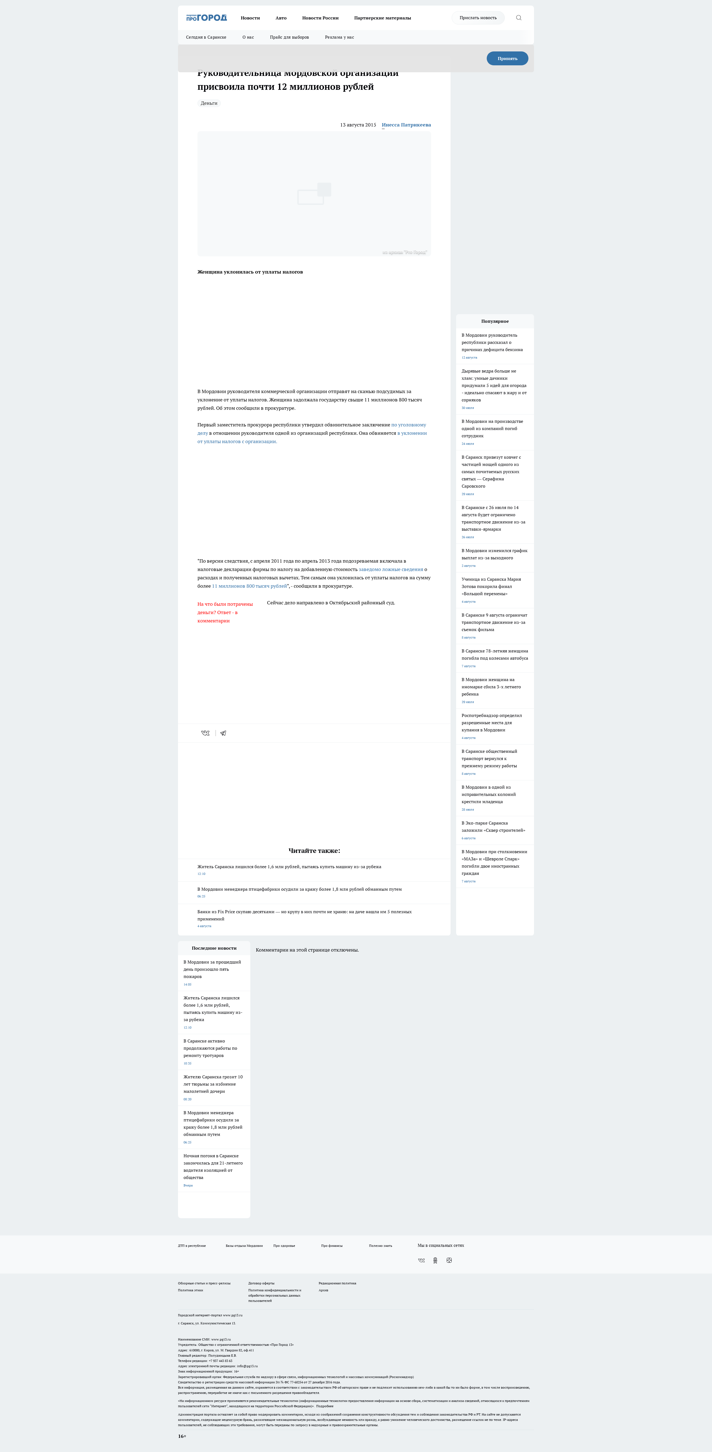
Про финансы (332, 1245)
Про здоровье (284, 1245)
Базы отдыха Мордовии (244, 1245)
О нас (248, 37)
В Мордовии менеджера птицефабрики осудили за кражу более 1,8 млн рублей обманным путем (299, 892)
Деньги (209, 103)
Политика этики (190, 1290)
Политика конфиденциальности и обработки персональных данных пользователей (274, 1295)
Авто (281, 18)
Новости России (320, 18)
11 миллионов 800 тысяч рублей (249, 586)
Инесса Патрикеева (406, 124)
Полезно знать (380, 1245)
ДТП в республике (192, 1245)
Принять (508, 58)
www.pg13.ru (233, 1315)
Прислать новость (478, 17)
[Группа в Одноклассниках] (435, 1260)
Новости (250, 18)
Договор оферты (261, 1283)
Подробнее (324, 1406)
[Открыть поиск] (518, 17)
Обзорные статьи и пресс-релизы (204, 1283)
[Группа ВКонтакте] (421, 1260)
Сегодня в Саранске (206, 37)
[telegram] (225, 733)
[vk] (206, 733)
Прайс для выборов (289, 37)
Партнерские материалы (382, 18)
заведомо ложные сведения (391, 569)
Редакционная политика (337, 1283)
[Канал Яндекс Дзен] (449, 1260)
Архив (323, 1290)
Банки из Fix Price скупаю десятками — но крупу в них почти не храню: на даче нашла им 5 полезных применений (304, 918)
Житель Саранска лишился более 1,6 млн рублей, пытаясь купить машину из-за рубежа (289, 870)
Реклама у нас (339, 37)
